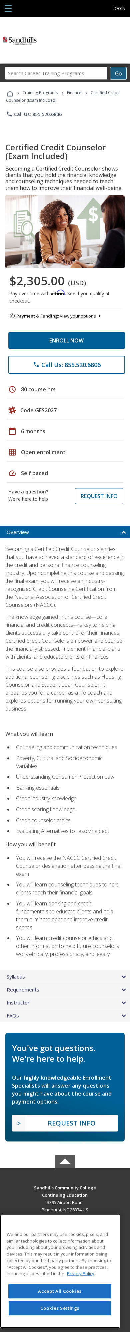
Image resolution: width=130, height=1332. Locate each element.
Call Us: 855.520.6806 (34, 114)
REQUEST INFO (99, 496)
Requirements (23, 989)
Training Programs (40, 92)
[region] (60, 1271)
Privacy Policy (80, 1273)
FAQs (13, 1015)
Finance (74, 92)
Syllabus (16, 976)
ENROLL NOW (66, 340)
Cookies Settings (60, 1308)
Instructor (18, 1002)
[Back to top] (65, 1187)
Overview (18, 532)
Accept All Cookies (59, 1291)
